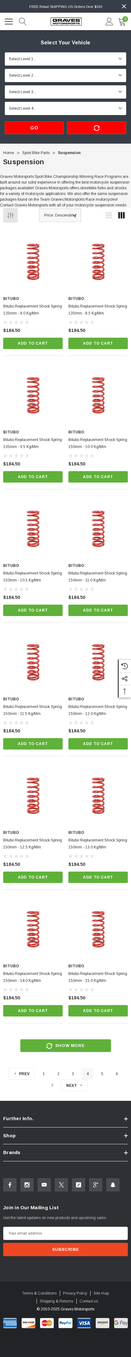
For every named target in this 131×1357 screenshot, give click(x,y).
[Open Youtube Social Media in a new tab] (44, 1184)
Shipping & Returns (56, 1301)
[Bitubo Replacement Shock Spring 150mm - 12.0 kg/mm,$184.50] (98, 662)
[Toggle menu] (9, 20)
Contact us (88, 1301)
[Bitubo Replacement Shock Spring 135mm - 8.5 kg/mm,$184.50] (98, 261)
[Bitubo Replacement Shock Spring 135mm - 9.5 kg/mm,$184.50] (33, 395)
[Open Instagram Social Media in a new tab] (27, 1184)
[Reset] (96, 127)
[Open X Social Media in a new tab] (61, 1184)
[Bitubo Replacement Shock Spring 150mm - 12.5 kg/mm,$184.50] (33, 795)
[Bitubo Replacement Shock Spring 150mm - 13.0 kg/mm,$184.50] (98, 795)
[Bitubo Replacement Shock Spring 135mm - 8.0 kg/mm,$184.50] (33, 261)
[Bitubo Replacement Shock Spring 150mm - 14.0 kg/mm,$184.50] (33, 929)
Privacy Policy (75, 1293)
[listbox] (60, 215)
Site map (101, 1293)
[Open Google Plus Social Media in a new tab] (95, 1184)
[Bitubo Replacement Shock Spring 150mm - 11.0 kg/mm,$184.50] (98, 528)
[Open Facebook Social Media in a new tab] (10, 1184)
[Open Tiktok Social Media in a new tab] (78, 1184)
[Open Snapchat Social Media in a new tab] (113, 1184)
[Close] (124, 6)
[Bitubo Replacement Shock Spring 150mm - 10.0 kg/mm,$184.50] (98, 395)
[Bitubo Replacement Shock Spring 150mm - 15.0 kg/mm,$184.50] (98, 929)
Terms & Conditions (39, 1293)
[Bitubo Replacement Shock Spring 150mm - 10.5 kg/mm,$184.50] (33, 528)
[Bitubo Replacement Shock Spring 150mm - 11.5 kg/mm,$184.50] (33, 662)
